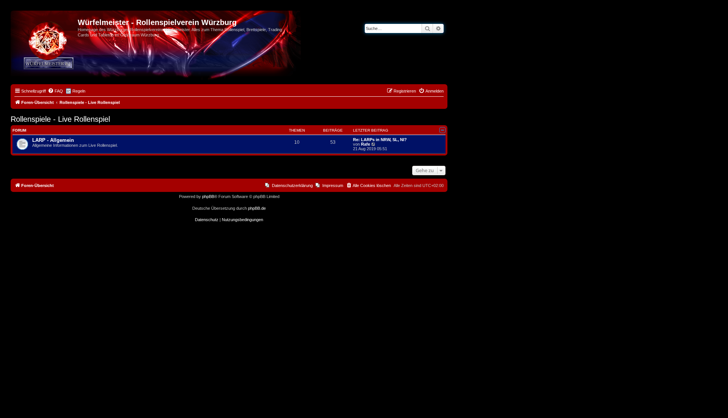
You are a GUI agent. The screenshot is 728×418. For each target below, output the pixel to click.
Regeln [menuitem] (78, 91)
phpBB (208, 196)
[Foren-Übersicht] (45, 25)
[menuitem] (55, 91)
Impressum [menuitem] (332, 185)
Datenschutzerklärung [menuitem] (292, 185)
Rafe (365, 144)
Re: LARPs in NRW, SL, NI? (380, 139)
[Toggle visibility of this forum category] (442, 130)
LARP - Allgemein (53, 140)
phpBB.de (257, 208)
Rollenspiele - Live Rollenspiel (60, 119)
